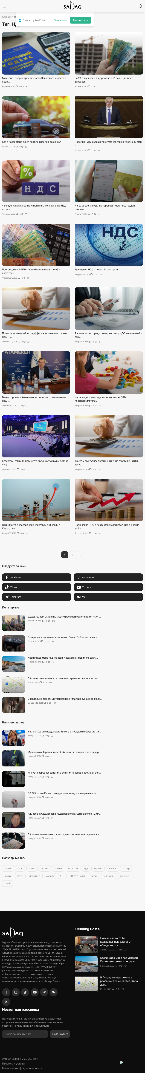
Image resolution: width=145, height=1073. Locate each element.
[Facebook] (6, 992)
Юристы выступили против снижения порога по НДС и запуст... (106, 462)
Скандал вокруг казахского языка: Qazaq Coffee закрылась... (63, 637)
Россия (58, 868)
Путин (20, 875)
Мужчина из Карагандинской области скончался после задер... (64, 752)
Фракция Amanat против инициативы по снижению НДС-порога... (34, 207)
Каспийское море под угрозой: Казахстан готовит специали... (63, 657)
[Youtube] (35, 992)
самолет (124, 875)
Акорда (50, 875)
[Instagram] (16, 992)
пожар (126, 868)
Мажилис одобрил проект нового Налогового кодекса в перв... (34, 80)
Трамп (32, 868)
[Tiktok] (25, 992)
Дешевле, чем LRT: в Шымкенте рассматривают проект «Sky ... (64, 616)
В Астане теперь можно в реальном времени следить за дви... (64, 678)
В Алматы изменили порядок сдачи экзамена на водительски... (64, 834)
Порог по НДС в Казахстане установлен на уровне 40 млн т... (108, 143)
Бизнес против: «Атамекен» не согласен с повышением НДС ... (34, 399)
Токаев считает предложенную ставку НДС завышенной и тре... (108, 335)
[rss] (6, 1002)
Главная (6, 16)
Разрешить (80, 20)
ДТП (62, 875)
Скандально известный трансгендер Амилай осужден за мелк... (65, 698)
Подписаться (60, 1034)
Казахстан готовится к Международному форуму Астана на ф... (35, 462)
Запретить (61, 20)
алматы (113, 868)
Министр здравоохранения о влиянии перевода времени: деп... (64, 772)
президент (34, 875)
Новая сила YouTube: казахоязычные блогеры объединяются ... (115, 941)
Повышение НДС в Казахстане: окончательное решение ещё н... (107, 526)
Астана (44, 868)
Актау (94, 875)
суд (86, 868)
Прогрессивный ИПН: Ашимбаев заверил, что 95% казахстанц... (31, 271)
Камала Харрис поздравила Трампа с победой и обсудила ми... (64, 731)
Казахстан (73, 868)
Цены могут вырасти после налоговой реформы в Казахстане (31, 526)
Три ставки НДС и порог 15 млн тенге (96, 269)
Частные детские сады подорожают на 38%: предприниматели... (100, 399)
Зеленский (108, 875)
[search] (140, 6)
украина (98, 868)
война (7, 875)
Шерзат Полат (77, 875)
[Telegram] (44, 992)
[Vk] (54, 992)
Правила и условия (14, 1063)
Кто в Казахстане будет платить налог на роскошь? (31, 141)
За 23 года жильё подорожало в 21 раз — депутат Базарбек (104, 80)
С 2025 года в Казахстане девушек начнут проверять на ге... (63, 793)
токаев (7, 868)
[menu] (4, 6)
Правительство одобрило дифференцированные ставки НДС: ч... (34, 335)
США (20, 868)
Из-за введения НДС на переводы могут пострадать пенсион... (105, 207)
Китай (7, 883)
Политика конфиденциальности (22, 1068)
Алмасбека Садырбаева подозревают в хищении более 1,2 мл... (64, 813)
